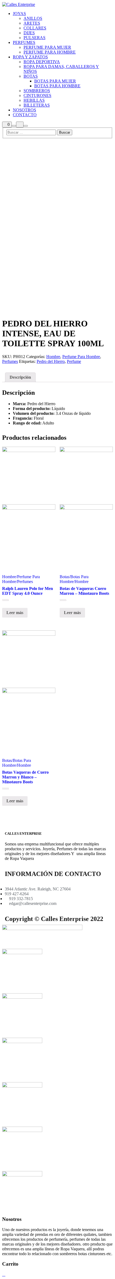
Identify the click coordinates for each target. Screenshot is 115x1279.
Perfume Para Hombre (81, 356)
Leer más (14, 612)
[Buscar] (14, 126)
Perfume (74, 361)
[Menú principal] (26, 126)
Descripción (20, 377)
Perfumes (10, 361)
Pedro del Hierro (51, 361)
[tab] (20, 377)
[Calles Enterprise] (18, 4)
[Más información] (20, 124)
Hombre (53, 356)
